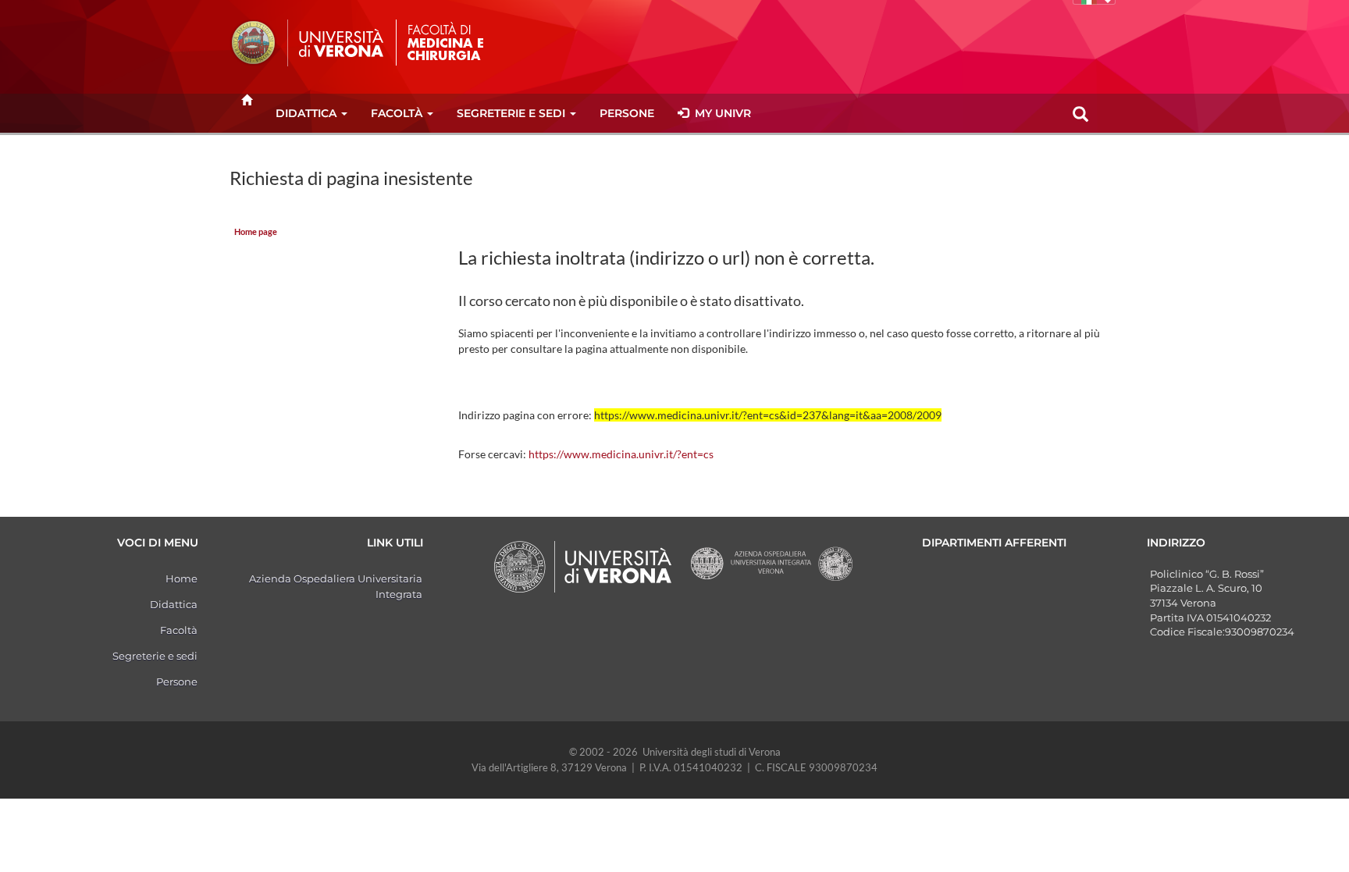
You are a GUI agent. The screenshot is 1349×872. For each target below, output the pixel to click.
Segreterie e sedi (511, 113)
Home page (255, 232)
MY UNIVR (720, 113)
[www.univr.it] (308, 43)
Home (182, 578)
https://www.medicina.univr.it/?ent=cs (621, 454)
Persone (627, 113)
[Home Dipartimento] (462, 41)
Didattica (306, 113)
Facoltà (396, 113)
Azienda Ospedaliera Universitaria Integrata (335, 586)
